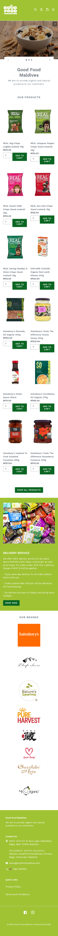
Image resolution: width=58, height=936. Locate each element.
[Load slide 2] (29, 60)
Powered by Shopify (42, 924)
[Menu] (53, 9)
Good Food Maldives (24, 924)
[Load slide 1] (26, 60)
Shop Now (11, 603)
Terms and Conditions (18, 894)
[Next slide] (50, 60)
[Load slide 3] (31, 60)
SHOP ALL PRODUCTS (29, 490)
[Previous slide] (8, 60)
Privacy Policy (13, 886)
